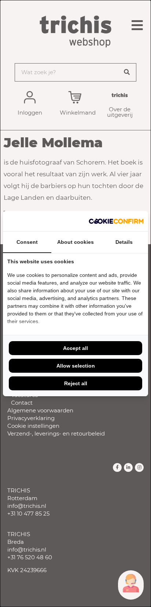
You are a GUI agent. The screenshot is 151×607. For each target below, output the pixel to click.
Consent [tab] (27, 242)
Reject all (75, 383)
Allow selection (75, 366)
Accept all (75, 348)
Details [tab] (124, 242)
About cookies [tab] (75, 242)
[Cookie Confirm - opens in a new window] (116, 221)
